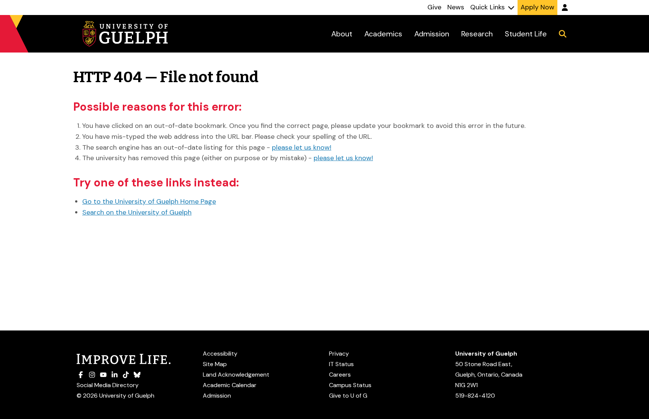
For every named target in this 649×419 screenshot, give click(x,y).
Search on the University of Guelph (137, 212)
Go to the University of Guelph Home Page (149, 201)
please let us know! (301, 147)
